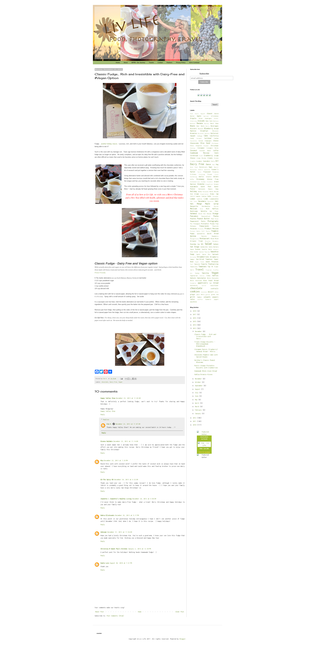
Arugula (193, 118)
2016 (195, 318)
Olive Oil (202, 213)
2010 (195, 425)
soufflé (200, 299)
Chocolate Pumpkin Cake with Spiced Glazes (206, 356)
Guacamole (194, 187)
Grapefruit (209, 184)
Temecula (197, 264)
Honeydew (206, 191)
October (198, 382)
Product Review (211, 228)
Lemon (192, 199)
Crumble (192, 161)
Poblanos (193, 226)
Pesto (203, 221)
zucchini (193, 302)
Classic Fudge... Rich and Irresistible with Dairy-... (205, 336)
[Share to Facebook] (133, 378)
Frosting (202, 174)
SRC (202, 244)
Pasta (215, 216)
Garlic (201, 177)
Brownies (193, 133)
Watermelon (201, 278)
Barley (206, 123)
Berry (207, 126)
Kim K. (109, 424)
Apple (199, 116)
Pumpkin (215, 231)
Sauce (192, 249)
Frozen (209, 174)
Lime (206, 199)
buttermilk (193, 285)
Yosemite (193, 283)
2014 (195, 325)
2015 (195, 321)
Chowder (206, 145)
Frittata (193, 174)
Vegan (120, 382)
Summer (192, 259)
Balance (192, 123)
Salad (208, 243)
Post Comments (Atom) (115, 616)
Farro (199, 172)
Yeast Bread (213, 280)
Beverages (214, 126)
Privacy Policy (180, 62)
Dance (208, 164)
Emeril (216, 167)
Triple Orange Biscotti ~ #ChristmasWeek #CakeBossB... (204, 344)
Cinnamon (200, 148)
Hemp (216, 189)
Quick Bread (212, 233)
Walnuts (193, 278)
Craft (201, 155)
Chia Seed (205, 143)
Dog (217, 164)
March (197, 406)
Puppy (192, 233)
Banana (200, 123)
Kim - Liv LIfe (204, 449)
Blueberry (208, 128)
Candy (192, 138)
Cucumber (199, 161)
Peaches (193, 219)
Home (118, 62)
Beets (203, 126)
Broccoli (215, 131)
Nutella (204, 211)
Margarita (194, 206)
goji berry (201, 294)
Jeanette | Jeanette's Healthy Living (116, 499)
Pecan (216, 218)
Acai (191, 113)
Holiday (193, 191)
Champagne (208, 141)
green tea (214, 294)
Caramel (199, 138)
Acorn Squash (200, 113)
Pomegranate (204, 226)
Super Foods (199, 261)
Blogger (183, 639)
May (196, 400)
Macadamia (202, 201)
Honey (200, 191)
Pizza (212, 224)
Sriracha (193, 257)
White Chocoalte (212, 278)
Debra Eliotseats (107, 515)
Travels (151, 62)
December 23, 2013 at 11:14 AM (125, 441)
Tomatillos (193, 266)
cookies (195, 291)
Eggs (210, 167)
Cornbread (194, 156)
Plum (216, 224)
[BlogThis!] (128, 378)
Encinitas (193, 169)
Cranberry (208, 155)
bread (215, 283)
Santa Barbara (214, 247)
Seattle (204, 249)
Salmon (215, 244)
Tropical (209, 270)
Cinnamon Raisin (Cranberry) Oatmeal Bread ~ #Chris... (206, 350)
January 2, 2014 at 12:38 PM (139, 549)
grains (208, 294)
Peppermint (194, 221)
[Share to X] (131, 378)
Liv (191, 201)
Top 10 (210, 267)
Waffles (215, 276)
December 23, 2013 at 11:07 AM (128, 424)
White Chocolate (196, 280)
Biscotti (193, 128)
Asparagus (208, 118)
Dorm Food (194, 167)
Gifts (192, 179)
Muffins (215, 209)
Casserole (193, 141)
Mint (207, 209)
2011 (195, 421)
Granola (200, 184)
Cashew (216, 138)
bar (211, 283)
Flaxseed (206, 172)
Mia (102, 460)
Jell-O (192, 196)
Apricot (206, 116)
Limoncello (214, 199)
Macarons (210, 201)
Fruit (216, 174)
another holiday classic (109, 144)
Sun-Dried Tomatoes (204, 259)
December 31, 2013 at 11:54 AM (119, 532)
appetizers (203, 283)
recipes (207, 452)
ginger (192, 294)
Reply (103, 414)
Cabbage (199, 136)
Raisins (204, 236)
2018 (195, 311)
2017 (195, 314)
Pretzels (201, 228)
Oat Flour (214, 211)
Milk (201, 209)
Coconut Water (205, 150)
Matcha (216, 206)
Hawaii (210, 189)
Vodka (208, 275)
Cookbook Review (199, 153)
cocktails (214, 288)
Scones (197, 249)
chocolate (105, 382)
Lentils (199, 199)
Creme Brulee (201, 158)
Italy (212, 194)
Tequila (204, 264)
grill (192, 297)
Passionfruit (205, 216)
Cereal (201, 141)
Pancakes (194, 216)
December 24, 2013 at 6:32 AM (126, 479)
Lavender (215, 196)
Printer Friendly (100, 273)
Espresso (207, 169)
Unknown (104, 532)
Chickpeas (215, 143)
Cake (206, 136)
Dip (213, 164)
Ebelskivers (203, 167)
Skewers (215, 249)
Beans (192, 126)
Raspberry (215, 236)
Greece (216, 184)
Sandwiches (204, 247)
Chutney (192, 148)
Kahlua (204, 196)
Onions (209, 213)
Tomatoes (202, 266)
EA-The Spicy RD (107, 479)
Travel (199, 269)
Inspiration (204, 194)
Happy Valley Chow (108, 398)
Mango (199, 204)
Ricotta (207, 241)
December (199, 331)
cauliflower (214, 285)
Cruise (216, 158)
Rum (198, 244)
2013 (195, 328)
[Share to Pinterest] (135, 378)
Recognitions (194, 238)
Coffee (215, 150)
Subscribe (204, 74)
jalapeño (207, 297)
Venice (202, 275)
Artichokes (214, 116)
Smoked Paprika (204, 252)
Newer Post (99, 612)
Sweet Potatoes (212, 262)
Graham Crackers (207, 181)
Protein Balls (195, 231)
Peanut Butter (203, 219)
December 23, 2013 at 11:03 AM (128, 398)
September (199, 386)
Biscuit (200, 128)
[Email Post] (121, 378)
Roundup (193, 244)
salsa (192, 299)
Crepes (210, 158)
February (199, 410)
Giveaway (200, 179)
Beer (198, 126)
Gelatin (208, 176)
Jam (217, 194)
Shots (210, 249)
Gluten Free (212, 179)
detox (216, 292)
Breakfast (204, 131)
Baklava (215, 121)
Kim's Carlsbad (194, 62)
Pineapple (196, 224)
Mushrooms (194, 211)
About (126, 62)
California (214, 136)
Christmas (214, 146)
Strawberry (214, 257)
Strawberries (203, 257)
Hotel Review (213, 191)
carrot (204, 285)
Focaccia (215, 172)
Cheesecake (194, 143)
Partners (169, 62)
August (198, 389)
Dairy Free (113, 382)
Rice (212, 239)
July (197, 393)
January (198, 413)
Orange (215, 213)
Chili (192, 145)
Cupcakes (206, 161)
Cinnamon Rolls (212, 148)
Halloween (201, 189)
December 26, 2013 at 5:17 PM (127, 515)
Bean (216, 123)
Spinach (215, 254)
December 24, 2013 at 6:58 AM (144, 499)
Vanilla (205, 273)
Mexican (193, 209)
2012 (195, 418)
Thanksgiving (213, 264)
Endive (200, 169)
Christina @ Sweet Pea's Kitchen (114, 549)
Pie (191, 224)
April (197, 403)
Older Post (179, 612)
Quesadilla (201, 233)
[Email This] (126, 378)
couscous (204, 292)
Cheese (215, 141)
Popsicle (215, 226)
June (197, 396)
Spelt (198, 254)
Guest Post (206, 187)
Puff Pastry (206, 231)
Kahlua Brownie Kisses (203, 374)
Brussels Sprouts (204, 133)
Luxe (195, 201)
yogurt (216, 299)
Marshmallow (206, 206)
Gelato (215, 177)
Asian (200, 118)
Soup (192, 254)
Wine (205, 280)
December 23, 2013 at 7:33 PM (116, 460)
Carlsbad (207, 138)
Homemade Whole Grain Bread (205, 371)
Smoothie (214, 252)
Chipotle (199, 145)
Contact (160, 62)
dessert (211, 292)
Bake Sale (209, 121)
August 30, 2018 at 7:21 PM (121, 563)
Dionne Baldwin (107, 441)
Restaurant (205, 238)
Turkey (197, 273)
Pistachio (205, 224)
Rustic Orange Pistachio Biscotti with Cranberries (206, 367)
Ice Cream (194, 194)
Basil (212, 123)
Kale (209, 196)
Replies (106, 419)
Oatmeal (193, 213)
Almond (209, 113)
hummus (199, 297)
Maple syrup (211, 204)
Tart (191, 264)
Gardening (193, 176)
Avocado (201, 121)
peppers (215, 297)
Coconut (193, 150)
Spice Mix (206, 254)
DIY (216, 161)
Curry (213, 161)
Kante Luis (105, 563)
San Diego (194, 247)
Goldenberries (195, 181)
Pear (212, 218)
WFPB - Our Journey (138, 62)
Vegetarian (193, 275)
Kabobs (198, 196)
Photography (213, 221)
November (199, 379)
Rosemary (215, 241)
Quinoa (193, 236)
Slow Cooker (194, 252)
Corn (216, 153)
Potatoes (193, 229)
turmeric (208, 299)
